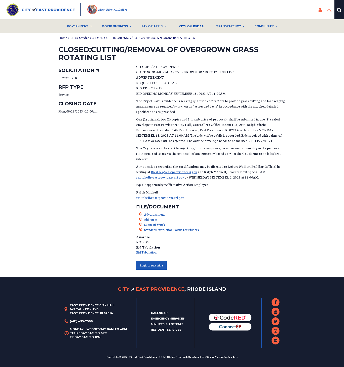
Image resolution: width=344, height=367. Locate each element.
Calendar (159, 313)
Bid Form (150, 219)
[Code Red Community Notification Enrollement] (230, 317)
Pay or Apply (152, 26)
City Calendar (191, 26)
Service (84, 37)
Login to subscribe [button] (151, 265)
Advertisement (154, 214)
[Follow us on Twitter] (276, 321)
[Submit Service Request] (230, 326)
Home (63, 37)
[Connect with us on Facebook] (276, 302)
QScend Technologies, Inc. (221, 356)
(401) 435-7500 (81, 321)
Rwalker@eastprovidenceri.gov (174, 171)
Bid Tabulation (146, 252)
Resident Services (166, 329)
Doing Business (115, 26)
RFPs (73, 37)
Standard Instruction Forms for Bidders (171, 229)
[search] (339, 9)
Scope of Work (154, 224)
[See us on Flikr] (276, 340)
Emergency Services (168, 318)
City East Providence (172, 289)
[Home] (43, 9)
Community (264, 26)
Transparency (228, 26)
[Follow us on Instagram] (276, 331)
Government (77, 26)
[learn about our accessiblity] (329, 9)
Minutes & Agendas (167, 324)
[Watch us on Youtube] (276, 312)
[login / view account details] (320, 9)
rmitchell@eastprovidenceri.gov (160, 177)
